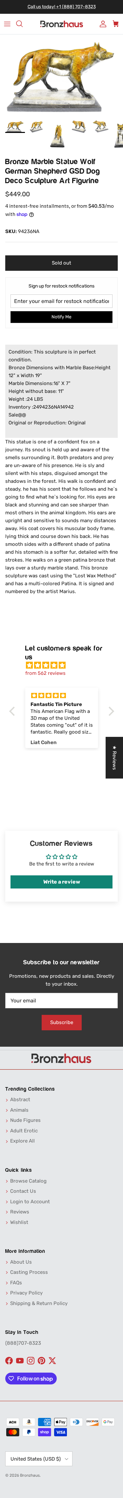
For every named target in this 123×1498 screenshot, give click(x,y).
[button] (13, 711)
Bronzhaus (30, 1475)
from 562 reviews (45, 673)
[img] (65, 665)
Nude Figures (25, 1120)
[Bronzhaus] (61, 24)
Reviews (19, 1212)
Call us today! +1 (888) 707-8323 (62, 7)
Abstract (20, 1099)
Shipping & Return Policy (39, 1303)
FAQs (16, 1283)
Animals (19, 1110)
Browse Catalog (28, 1181)
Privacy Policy (26, 1293)
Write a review (61, 882)
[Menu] (7, 24)
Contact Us (23, 1191)
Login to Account (30, 1202)
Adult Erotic (24, 1131)
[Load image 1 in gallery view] (61, 75)
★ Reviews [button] (114, 757)
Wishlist (19, 1222)
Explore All (22, 1141)
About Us (21, 1262)
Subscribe (61, 1022)
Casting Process (29, 1272)
